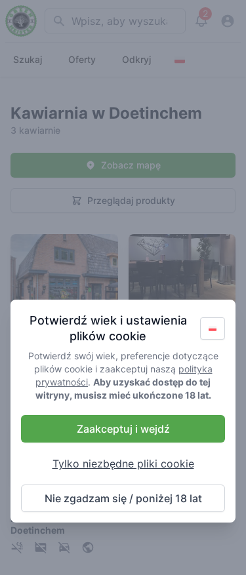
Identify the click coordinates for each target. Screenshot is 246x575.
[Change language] (212, 328)
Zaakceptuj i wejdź (123, 428)
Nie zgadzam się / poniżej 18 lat (123, 498)
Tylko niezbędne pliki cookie (123, 463)
